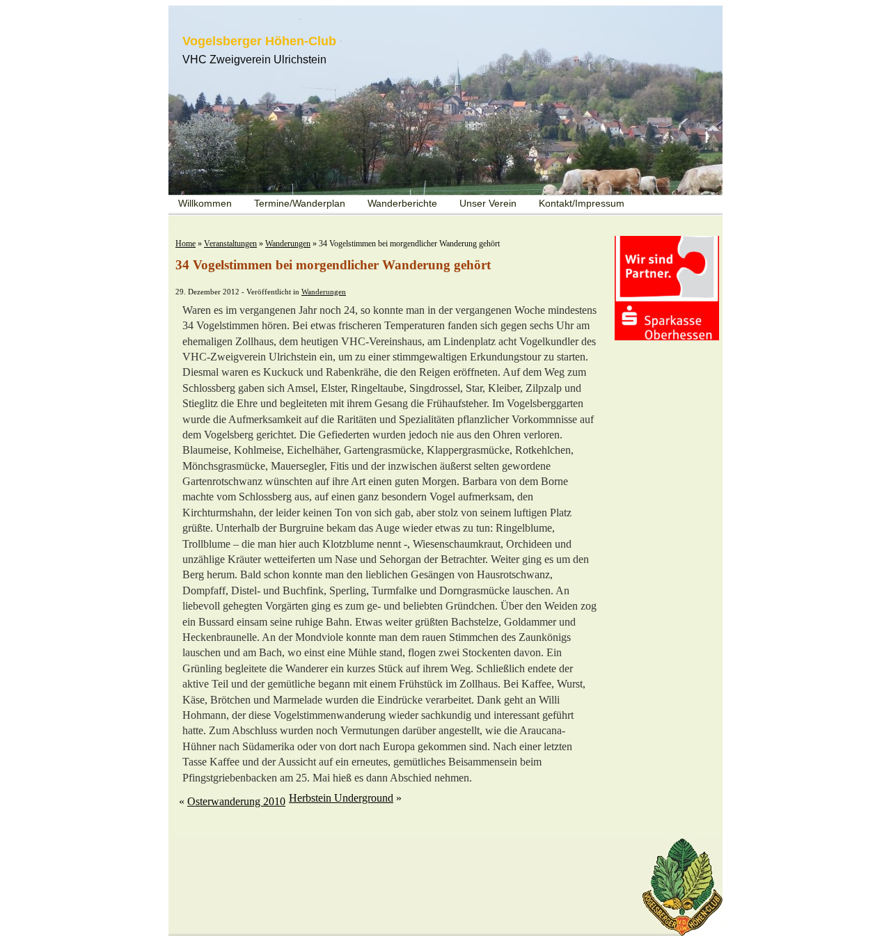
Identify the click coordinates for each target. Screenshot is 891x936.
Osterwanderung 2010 (236, 801)
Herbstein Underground (341, 798)
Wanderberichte (402, 203)
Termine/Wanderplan (299, 203)
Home (185, 243)
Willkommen (205, 203)
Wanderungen (287, 243)
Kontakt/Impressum (581, 203)
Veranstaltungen (230, 243)
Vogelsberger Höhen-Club (259, 41)
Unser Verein (488, 203)
